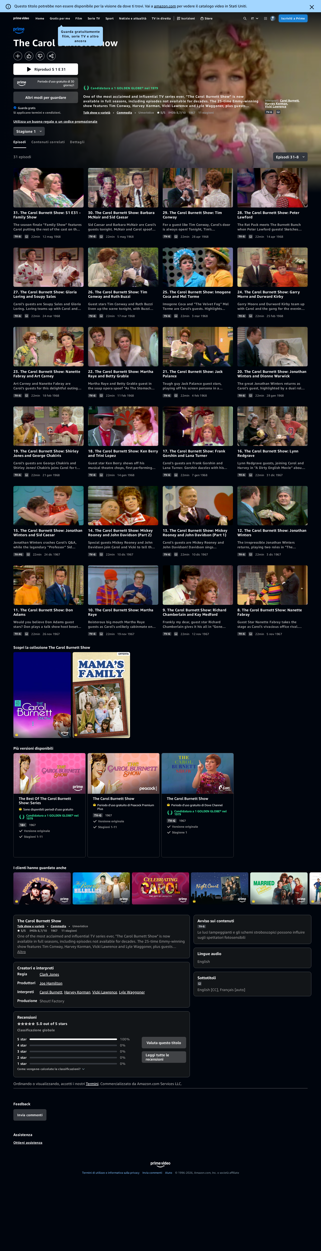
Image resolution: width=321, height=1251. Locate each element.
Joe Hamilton (51, 983)
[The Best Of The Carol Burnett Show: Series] (42, 695)
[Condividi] (51, 56)
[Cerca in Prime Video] (245, 18)
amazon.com (165, 6)
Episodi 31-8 (287, 157)
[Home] (21, 18)
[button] (45, 69)
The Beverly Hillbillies (101, 888)
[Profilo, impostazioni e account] (272, 18)
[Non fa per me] (40, 56)
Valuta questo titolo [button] (164, 1043)
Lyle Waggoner (132, 992)
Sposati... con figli (279, 888)
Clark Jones (49, 974)
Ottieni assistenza (27, 1142)
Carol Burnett (289, 100)
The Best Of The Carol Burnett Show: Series (50, 773)
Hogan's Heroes (42, 888)
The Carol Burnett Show (124, 773)
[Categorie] (265, 18)
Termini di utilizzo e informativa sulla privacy (111, 1172)
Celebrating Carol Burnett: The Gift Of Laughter (160, 888)
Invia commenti (152, 1172)
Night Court (219, 888)
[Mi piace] (29, 56)
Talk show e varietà (96, 112)
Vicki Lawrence (275, 106)
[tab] (19, 142)
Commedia (124, 112)
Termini (92, 1084)
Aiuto (168, 1172)
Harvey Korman (276, 103)
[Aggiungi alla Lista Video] (17, 56)
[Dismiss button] (312, 7)
